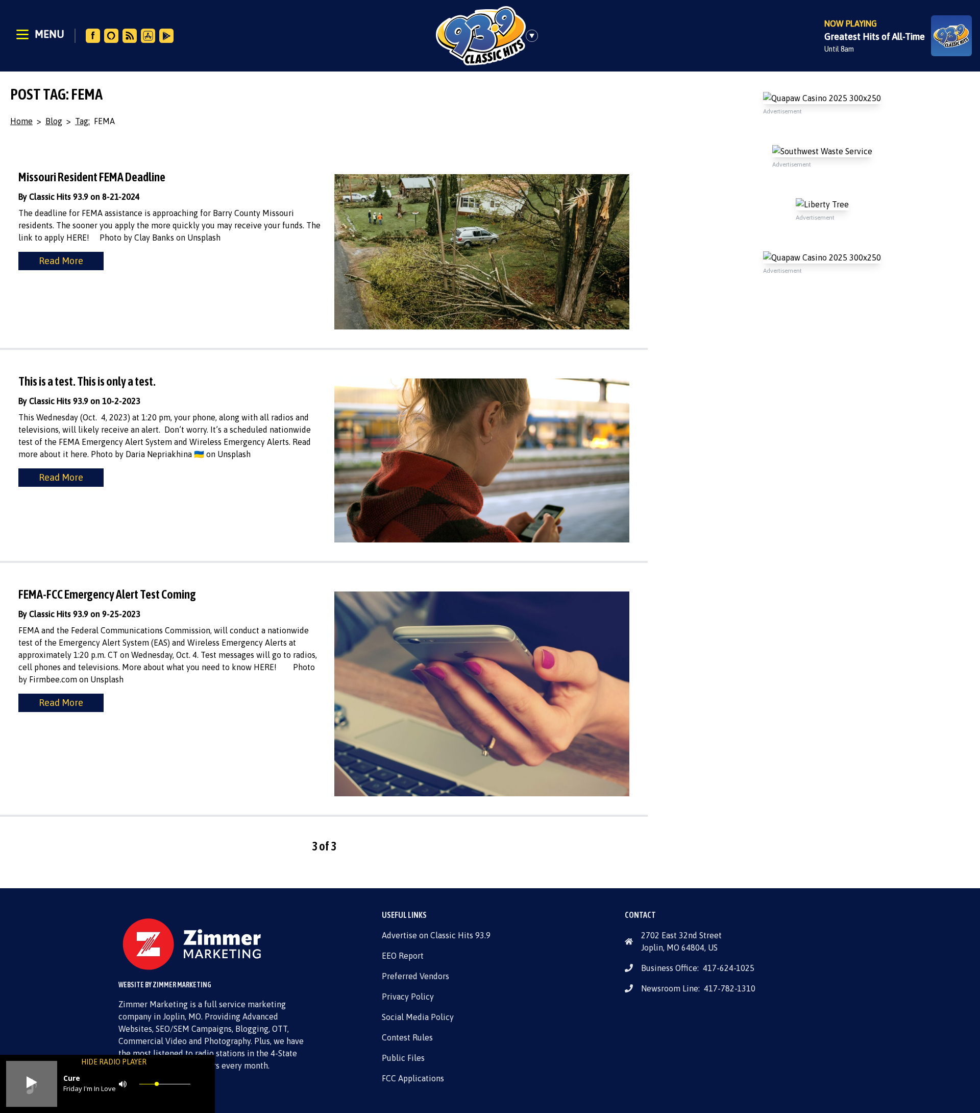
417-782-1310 (729, 988)
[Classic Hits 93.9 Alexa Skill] (111, 36)
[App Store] (148, 36)
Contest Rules (407, 1037)
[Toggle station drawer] (535, 36)
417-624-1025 (728, 968)
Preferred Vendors (415, 976)
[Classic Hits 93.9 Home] (481, 35)
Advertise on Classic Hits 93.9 (436, 935)
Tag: (82, 121)
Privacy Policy (408, 996)
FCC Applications (413, 1078)
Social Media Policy (418, 1017)
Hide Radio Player (113, 1062)
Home (21, 121)
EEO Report (403, 955)
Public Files (403, 1057)
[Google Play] (166, 36)
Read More (61, 260)
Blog (53, 121)
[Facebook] (93, 36)
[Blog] (129, 36)
